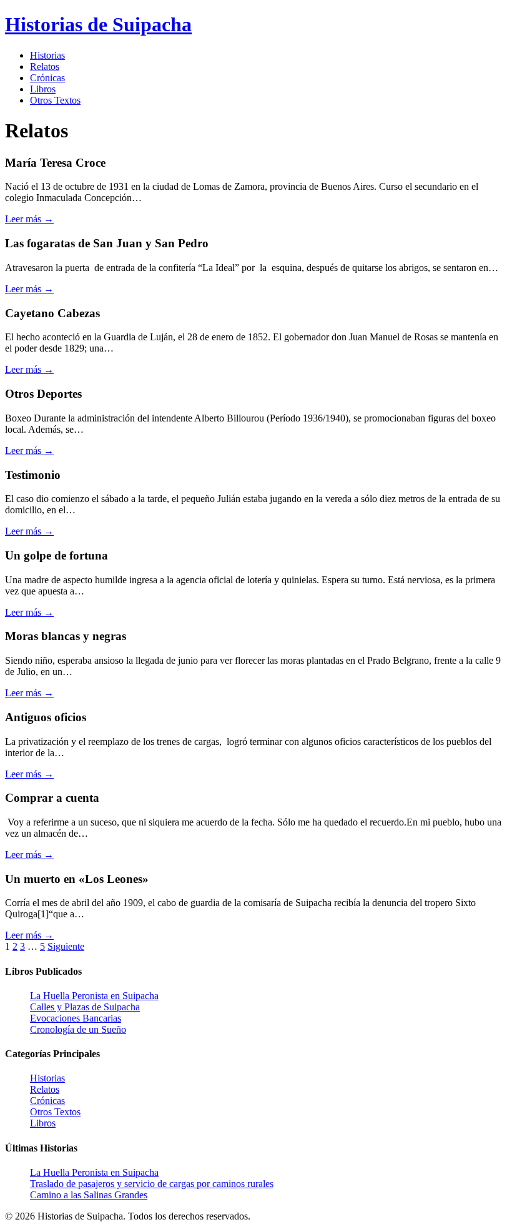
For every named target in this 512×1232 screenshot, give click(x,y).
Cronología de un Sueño (78, 1029)
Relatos (44, 66)
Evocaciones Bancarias (75, 1018)
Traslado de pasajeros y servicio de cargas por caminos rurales (151, 1183)
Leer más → (29, 219)
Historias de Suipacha (98, 24)
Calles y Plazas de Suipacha (85, 1007)
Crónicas (47, 77)
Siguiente (65, 946)
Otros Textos (55, 100)
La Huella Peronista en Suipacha (94, 995)
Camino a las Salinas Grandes (88, 1195)
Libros (43, 89)
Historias (47, 55)
